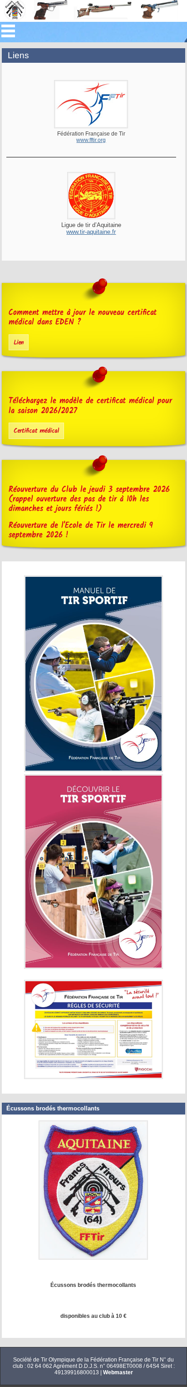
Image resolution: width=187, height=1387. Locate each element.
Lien (19, 343)
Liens (18, 55)
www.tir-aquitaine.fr (91, 231)
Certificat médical (36, 431)
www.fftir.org (91, 140)
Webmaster (118, 1372)
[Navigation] (8, 31)
